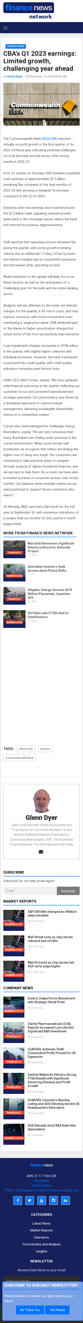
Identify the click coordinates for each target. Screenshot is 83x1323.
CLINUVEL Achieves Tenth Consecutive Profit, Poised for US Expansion (52, 1052)
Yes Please (57, 1310)
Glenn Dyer (41, 817)
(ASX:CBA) (49, 139)
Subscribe (68, 891)
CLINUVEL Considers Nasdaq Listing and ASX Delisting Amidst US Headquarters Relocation (53, 1103)
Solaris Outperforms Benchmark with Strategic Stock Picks (51, 1000)
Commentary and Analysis (41, 1244)
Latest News (41, 1223)
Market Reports (41, 1230)
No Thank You (30, 1310)
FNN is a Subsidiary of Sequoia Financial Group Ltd (41, 1190)
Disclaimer (41, 1181)
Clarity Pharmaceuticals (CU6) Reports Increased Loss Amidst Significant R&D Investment (50, 1027)
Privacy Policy (42, 1185)
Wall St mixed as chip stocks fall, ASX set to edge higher (51, 964)
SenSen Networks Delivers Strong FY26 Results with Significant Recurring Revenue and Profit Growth (52, 1080)
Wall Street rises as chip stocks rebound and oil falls (50, 939)
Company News (16, 46)
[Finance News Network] (28, 10)
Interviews (41, 1237)
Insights (41, 1251)
